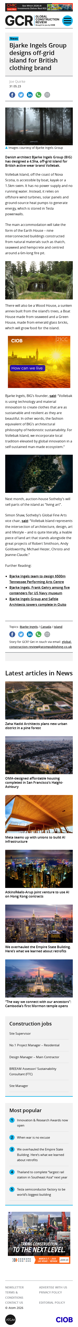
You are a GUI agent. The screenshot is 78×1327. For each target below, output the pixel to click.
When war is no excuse (33, 1137)
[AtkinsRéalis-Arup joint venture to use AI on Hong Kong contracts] (39, 869)
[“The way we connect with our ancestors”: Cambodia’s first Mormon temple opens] (39, 978)
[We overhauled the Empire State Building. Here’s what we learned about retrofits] (39, 924)
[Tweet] (21, 95)
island (58, 627)
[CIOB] (56, 1319)
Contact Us (14, 1302)
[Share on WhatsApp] (38, 95)
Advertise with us (53, 1287)
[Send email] (47, 95)
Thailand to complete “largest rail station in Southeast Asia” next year (42, 1174)
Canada (46, 627)
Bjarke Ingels (29, 627)
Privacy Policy (50, 1292)
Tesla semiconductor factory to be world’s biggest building (41, 1192)
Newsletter (14, 1287)
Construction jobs (30, 1023)
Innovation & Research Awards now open (42, 1123)
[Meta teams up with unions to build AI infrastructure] (39, 814)
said (53, 395)
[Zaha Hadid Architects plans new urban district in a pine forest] (39, 700)
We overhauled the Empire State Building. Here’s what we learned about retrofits (40, 1154)
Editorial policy (52, 1302)
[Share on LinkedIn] (30, 95)
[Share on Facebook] (12, 95)
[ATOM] (22, 1319)
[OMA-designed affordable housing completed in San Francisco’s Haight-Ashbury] (39, 755)
